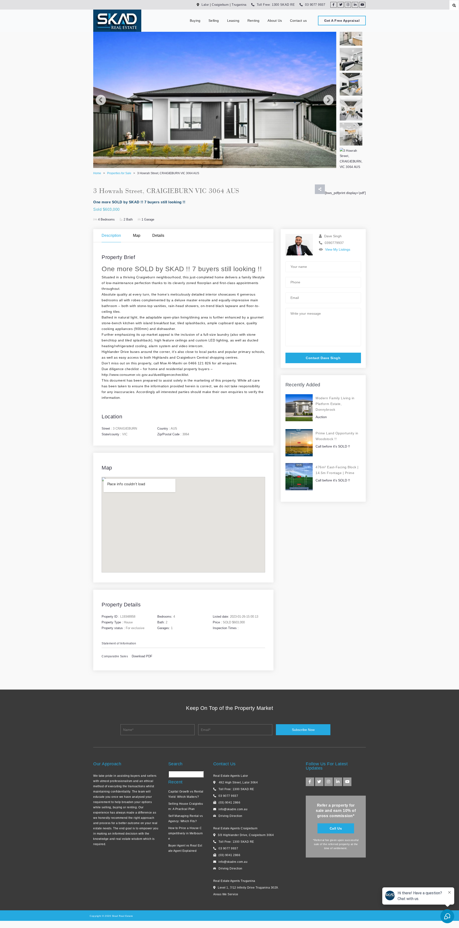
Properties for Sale (119, 173)
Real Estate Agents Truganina (234, 881)
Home (97, 173)
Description (111, 235)
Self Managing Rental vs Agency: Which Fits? (185, 818)
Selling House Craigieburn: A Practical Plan (185, 806)
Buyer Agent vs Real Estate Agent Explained (185, 848)
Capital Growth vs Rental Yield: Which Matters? (185, 794)
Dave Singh (333, 236)
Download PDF (142, 656)
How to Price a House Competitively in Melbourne (185, 833)
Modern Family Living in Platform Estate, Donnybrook (335, 403)
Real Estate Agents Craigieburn (235, 828)
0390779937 (334, 243)
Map (136, 235)
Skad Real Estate (122, 916)
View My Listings (337, 249)
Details (158, 235)
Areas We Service (225, 894)
